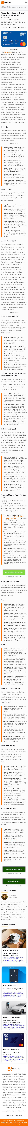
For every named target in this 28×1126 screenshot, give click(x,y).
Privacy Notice (7, 1111)
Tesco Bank (8, 52)
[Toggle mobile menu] (26, 2)
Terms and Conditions (19, 1111)
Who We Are (9, 1115)
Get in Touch (18, 1115)
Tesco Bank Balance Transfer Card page (15, 517)
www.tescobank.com (10, 840)
